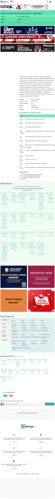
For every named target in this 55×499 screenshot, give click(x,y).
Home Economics (25, 344)
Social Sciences (26, 337)
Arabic (24, 341)
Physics (44, 325)
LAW (23, 334)
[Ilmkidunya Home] (4, 1)
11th (33, 323)
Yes (5, 395)
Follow (14, 455)
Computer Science (15, 331)
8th (42, 320)
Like (14, 442)
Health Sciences (36, 337)
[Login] (50, 2)
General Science (17, 341)
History (14, 343)
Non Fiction (38, 109)
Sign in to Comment (50, 404)
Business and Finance (45, 337)
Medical (14, 334)
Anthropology (25, 347)
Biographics (45, 109)
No (11, 395)
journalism (15, 337)
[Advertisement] (27, 63)
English (24, 325)
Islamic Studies (36, 330)
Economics (35, 343)
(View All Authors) (19, 356)
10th (23, 323)
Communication (46, 334)
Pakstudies (25, 330)
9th (13, 323)
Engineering (45, 330)
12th (43, 323)
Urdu (14, 328)
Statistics (44, 343)
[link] (11, 2)
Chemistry (34, 325)
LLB (33, 334)
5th (13, 320)
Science (34, 341)
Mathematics (45, 328)
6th (23, 320)
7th (33, 320)
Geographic (45, 341)
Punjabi (24, 328)
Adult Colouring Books (17, 348)
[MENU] (53, 2)
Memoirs (51, 109)
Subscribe (41, 442)
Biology (14, 325)
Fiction (32, 109)
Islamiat (34, 328)
